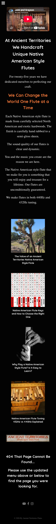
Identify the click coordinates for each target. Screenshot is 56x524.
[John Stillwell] (28, 438)
